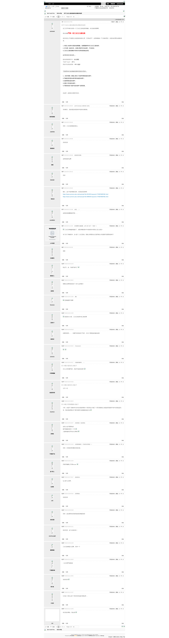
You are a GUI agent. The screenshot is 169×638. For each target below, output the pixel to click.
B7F (63, 209)
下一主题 (52, 16)
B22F (63, 477)
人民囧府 (97, 6)
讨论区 (103, 3)
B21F (63, 460)
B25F (63, 526)
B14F (63, 329)
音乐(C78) (107, 6)
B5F (63, 171)
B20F (63, 444)
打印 (123, 19)
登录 (49, 3)
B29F (63, 592)
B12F (63, 296)
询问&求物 (59, 13)
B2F (63, 122)
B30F (63, 608)
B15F (63, 346)
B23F (63, 493)
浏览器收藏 (118, 19)
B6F (63, 188)
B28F (63, 576)
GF (62, 22)
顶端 (123, 102)
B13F (63, 313)
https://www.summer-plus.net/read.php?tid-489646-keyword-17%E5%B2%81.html (85, 196)
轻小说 (101, 6)
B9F (63, 247)
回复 (63, 102)
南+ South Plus (51, 13)
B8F (63, 226)
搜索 (108, 3)
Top (124, 636)
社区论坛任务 (120, 3)
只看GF (113, 22)
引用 (67, 102)
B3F (63, 138)
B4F (63, 155)
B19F (63, 423)
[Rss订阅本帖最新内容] (82, 13)
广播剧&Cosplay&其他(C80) (101, 8)
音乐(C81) (111, 8)
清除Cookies (116, 636)
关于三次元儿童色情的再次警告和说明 (73, 13)
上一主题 (47, 16)
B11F (63, 280)
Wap (121, 636)
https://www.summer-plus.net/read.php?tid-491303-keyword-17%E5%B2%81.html (85, 194)
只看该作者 (112, 106)
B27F (63, 559)
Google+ (110, 636)
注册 (53, 3)
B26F (63, 543)
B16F (63, 362)
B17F (63, 381)
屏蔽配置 (113, 3)
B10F (63, 263)
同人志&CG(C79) (115, 6)
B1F (63, 106)
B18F (63, 401)
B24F (63, 510)
